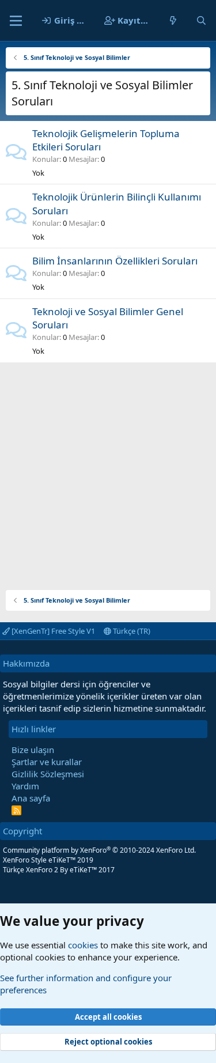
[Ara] (201, 20)
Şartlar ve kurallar (47, 761)
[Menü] (15, 20)
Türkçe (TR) (130, 631)
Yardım (25, 786)
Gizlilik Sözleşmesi (48, 774)
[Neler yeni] (173, 20)
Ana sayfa (31, 798)
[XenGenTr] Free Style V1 (52, 631)
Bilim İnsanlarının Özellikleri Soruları (115, 260)
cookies (83, 945)
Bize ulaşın (33, 749)
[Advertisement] (108, 470)
